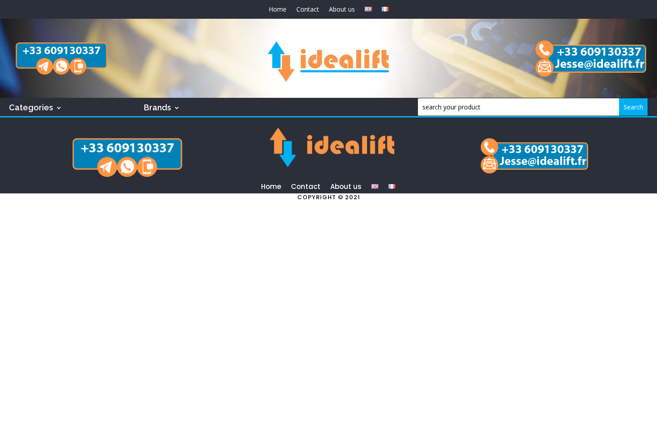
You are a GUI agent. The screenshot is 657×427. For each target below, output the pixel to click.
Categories (31, 108)
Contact (307, 9)
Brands (157, 108)
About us (342, 9)
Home (277, 9)
